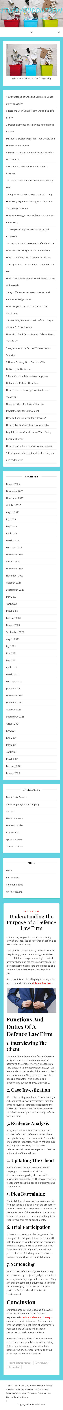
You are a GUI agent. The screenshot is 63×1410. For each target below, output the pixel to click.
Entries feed (12, 877)
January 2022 (13, 688)
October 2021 (13, 709)
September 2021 (15, 716)
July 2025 (11, 519)
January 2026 (13, 483)
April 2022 (11, 667)
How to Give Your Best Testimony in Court (28, 257)
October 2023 (13, 582)
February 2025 (14, 547)
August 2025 (13, 512)
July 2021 (11, 730)
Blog (15, 1385)
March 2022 (12, 674)
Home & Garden (14, 825)
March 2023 (12, 610)
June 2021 (11, 737)
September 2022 (15, 631)
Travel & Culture (14, 846)
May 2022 (11, 660)
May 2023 (11, 596)
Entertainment (44, 1393)
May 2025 (11, 526)
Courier (10, 811)
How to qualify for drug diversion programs (29, 445)
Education (32, 1393)
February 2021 (14, 765)
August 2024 (13, 561)
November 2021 (15, 702)
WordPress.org (14, 891)
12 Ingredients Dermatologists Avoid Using (29, 194)
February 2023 (14, 617)
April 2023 (11, 603)
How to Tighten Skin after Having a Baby (27, 424)
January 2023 (13, 624)
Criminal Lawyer (42, 1363)
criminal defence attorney (20, 1363)
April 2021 (11, 751)
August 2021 (13, 723)
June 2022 (11, 653)
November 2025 (15, 498)
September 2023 (15, 589)
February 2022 (14, 681)
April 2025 (11, 533)
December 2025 (14, 490)
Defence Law (14, 1367)
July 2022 (11, 646)
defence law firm (41, 983)
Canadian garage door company (22, 804)
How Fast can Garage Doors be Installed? (28, 250)
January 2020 (13, 773)
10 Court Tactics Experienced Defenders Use (30, 243)
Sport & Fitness (14, 839)
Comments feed (14, 884)
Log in (9, 870)
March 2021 (12, 758)
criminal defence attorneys (36, 1317)
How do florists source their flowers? (26, 417)
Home (9, 1385)
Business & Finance (16, 797)
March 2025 (12, 540)
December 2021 (14, 695)
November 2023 (15, 575)
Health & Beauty (15, 818)
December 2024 (14, 554)
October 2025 (13, 505)
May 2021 (11, 744)
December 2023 (14, 568)
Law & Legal (12, 832)
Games (9, 1397)
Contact (25, 1397)
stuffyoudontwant (37, 1404)
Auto (24, 1393)
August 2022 (13, 639)
